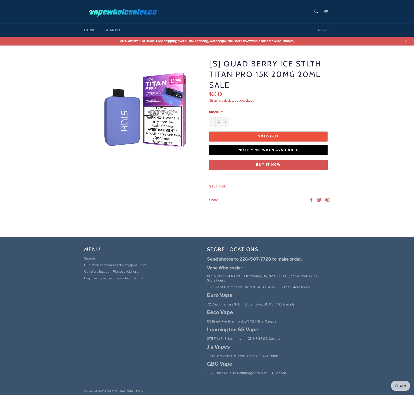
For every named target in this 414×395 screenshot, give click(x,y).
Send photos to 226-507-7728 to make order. (254, 259)
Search (112, 30)
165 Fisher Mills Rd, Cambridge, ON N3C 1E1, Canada (246, 373)
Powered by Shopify (131, 390)
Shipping (215, 100)
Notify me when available (268, 150)
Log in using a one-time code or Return (113, 278)
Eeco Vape (220, 312)
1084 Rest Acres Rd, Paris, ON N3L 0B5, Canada (243, 356)
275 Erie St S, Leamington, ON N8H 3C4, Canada (243, 339)
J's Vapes (218, 347)
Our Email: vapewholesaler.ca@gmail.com (115, 265)
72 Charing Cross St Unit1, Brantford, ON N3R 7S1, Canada (251, 304)
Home (89, 30)
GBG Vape (219, 364)
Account (323, 30)
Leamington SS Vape (232, 329)
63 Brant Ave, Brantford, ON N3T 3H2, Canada (241, 321)
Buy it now (268, 165)
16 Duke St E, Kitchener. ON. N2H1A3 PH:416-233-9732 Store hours (258, 287)
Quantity (216, 111)
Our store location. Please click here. (111, 272)
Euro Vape (219, 295)
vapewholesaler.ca (106, 390)
